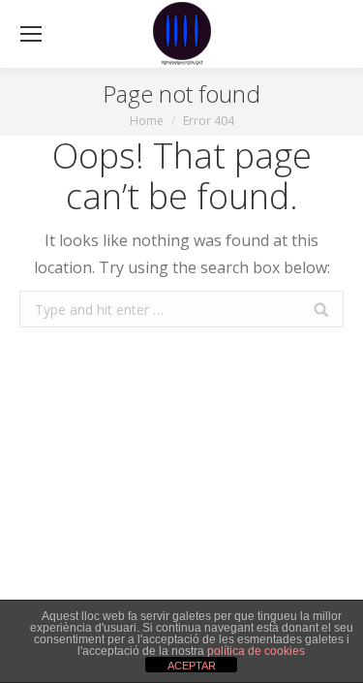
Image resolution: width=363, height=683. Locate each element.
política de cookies (256, 651)
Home (147, 120)
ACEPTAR (191, 665)
